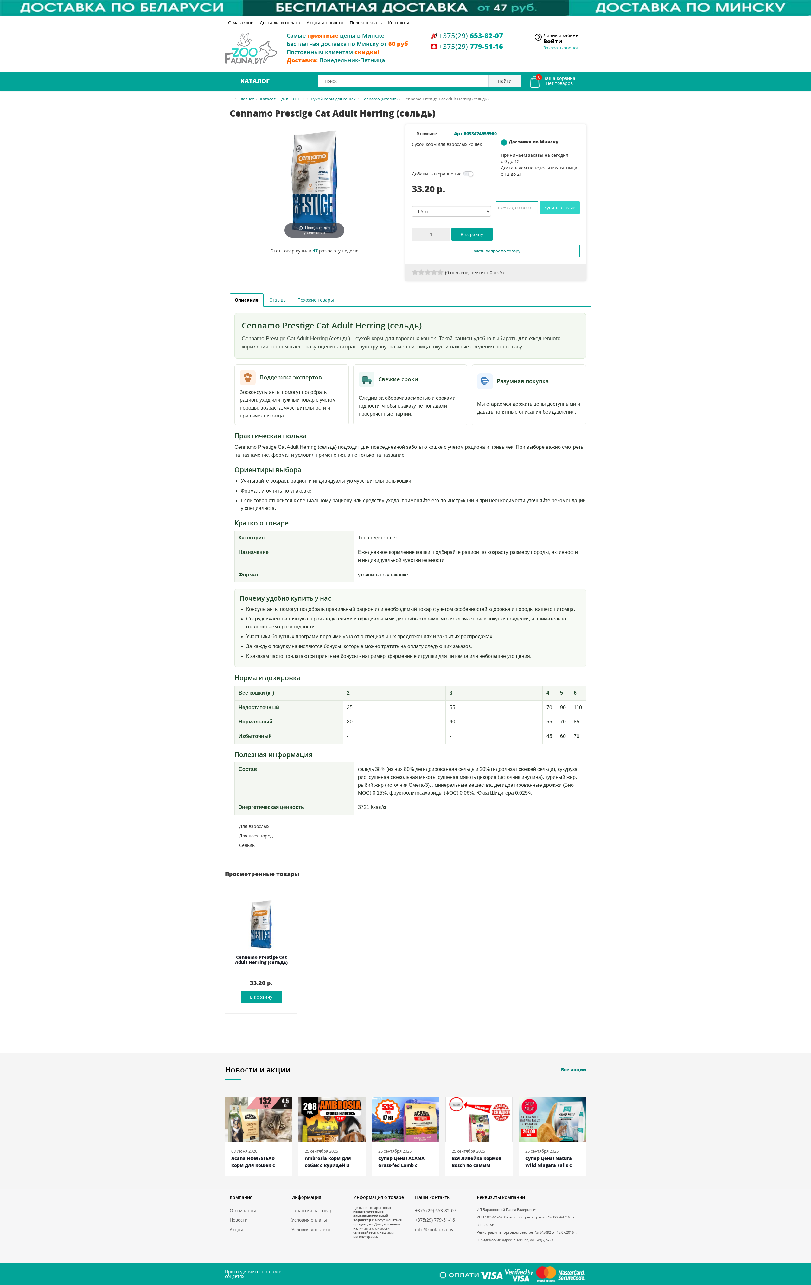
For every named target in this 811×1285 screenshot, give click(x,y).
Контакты (398, 23)
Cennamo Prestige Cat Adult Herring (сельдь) (261, 960)
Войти (552, 41)
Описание (247, 300)
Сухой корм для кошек (333, 99)
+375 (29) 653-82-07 (435, 1210)
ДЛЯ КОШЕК (293, 99)
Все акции (573, 1069)
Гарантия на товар (312, 1210)
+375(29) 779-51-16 (435, 1220)
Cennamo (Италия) (379, 99)
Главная (246, 99)
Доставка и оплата (280, 23)
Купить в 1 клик (559, 208)
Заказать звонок (561, 48)
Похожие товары (315, 300)
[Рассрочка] (405, 8)
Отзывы (278, 300)
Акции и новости (325, 23)
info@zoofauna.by (434, 1229)
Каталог (255, 81)
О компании (243, 1210)
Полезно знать (366, 23)
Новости (239, 1220)
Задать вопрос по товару (495, 251)
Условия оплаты (309, 1220)
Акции (236, 1229)
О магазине (240, 23)
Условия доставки (310, 1229)
